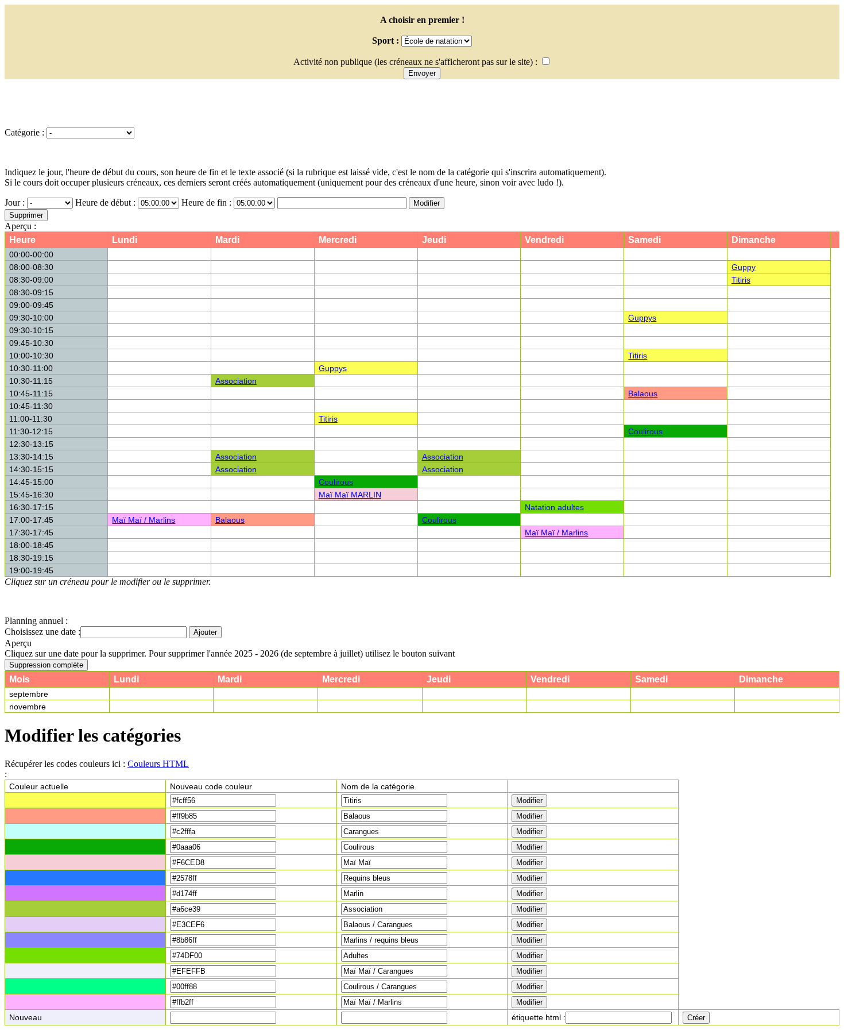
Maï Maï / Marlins (143, 519)
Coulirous (645, 431)
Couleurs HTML (158, 764)
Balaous (642, 393)
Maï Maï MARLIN (350, 494)
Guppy (743, 267)
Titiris (740, 279)
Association (236, 380)
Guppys (642, 317)
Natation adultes (554, 507)
